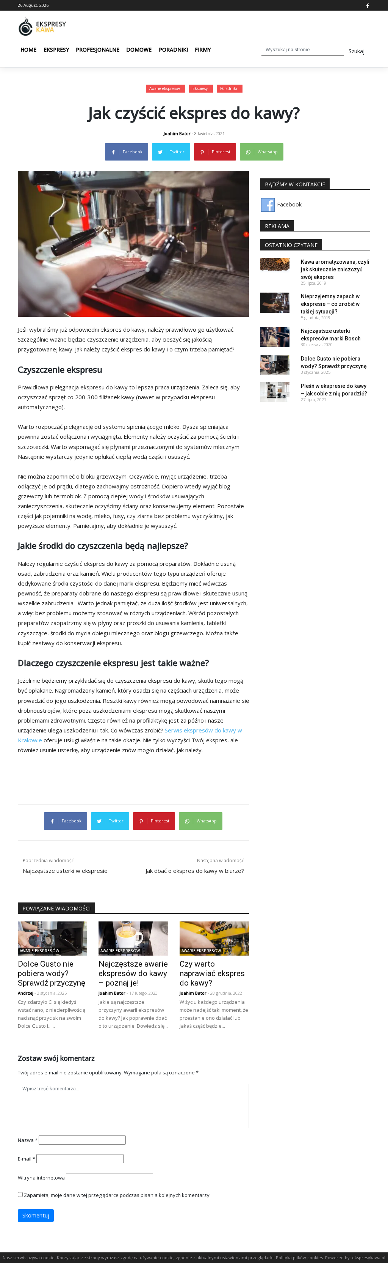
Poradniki (173, 49)
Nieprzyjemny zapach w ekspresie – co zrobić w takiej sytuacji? (330, 304)
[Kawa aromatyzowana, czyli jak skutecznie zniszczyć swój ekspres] (274, 267)
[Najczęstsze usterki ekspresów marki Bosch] (274, 336)
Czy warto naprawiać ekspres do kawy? (212, 973)
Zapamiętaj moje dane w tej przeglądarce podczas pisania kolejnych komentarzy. (117, 1195)
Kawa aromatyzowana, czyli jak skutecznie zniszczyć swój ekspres (335, 269)
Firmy (203, 49)
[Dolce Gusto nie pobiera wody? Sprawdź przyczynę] (52, 938)
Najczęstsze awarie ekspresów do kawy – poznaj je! (133, 973)
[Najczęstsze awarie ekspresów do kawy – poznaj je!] (133, 938)
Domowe (139, 49)
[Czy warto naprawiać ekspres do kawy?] (214, 938)
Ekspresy (56, 49)
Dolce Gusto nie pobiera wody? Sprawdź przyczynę (51, 973)
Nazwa (28, 1140)
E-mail (26, 1158)
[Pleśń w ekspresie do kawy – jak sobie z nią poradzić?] (274, 391)
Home (28, 49)
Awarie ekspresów (164, 88)
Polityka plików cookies (299, 1257)
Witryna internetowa (41, 1177)
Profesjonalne (97, 49)
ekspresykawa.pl (368, 1257)
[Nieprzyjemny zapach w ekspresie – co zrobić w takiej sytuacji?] (274, 302)
